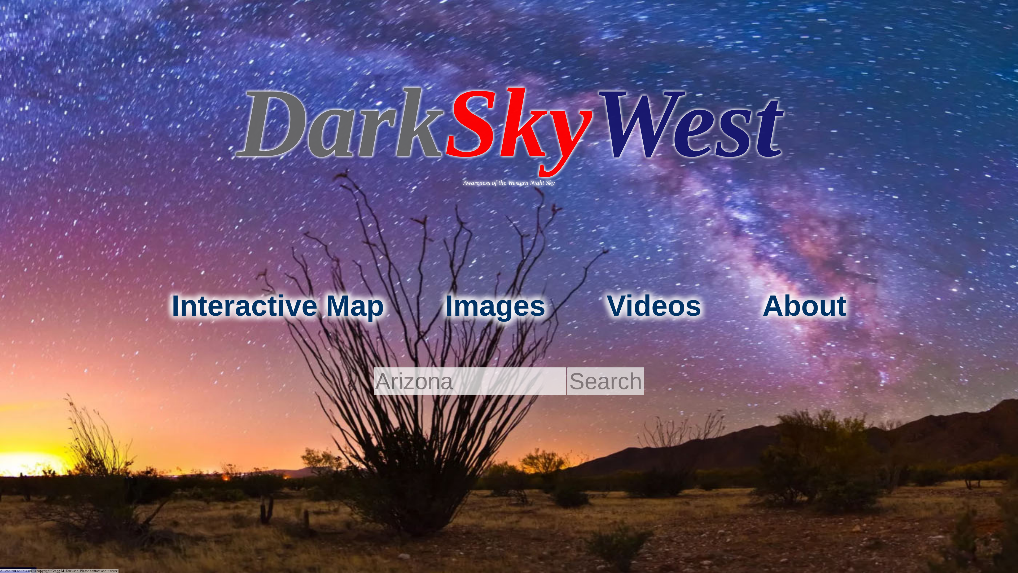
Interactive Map (278, 305)
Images (495, 305)
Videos (654, 305)
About (804, 305)
